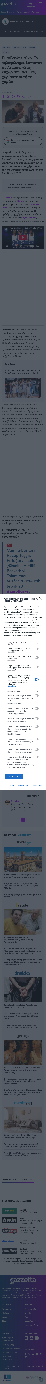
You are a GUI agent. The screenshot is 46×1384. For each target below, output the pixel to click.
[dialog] (23, 692)
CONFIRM (14, 776)
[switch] (37, 649)
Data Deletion (9, 785)
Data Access (23, 785)
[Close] (41, 599)
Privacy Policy (37, 785)
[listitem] (23, 643)
